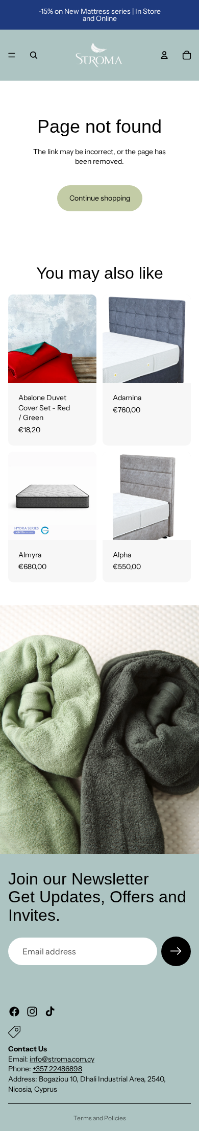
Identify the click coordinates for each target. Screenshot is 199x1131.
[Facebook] (14, 1011)
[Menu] (11, 55)
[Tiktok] (50, 1011)
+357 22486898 (57, 1068)
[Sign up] (176, 951)
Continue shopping (99, 198)
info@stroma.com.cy (62, 1059)
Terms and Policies (99, 1118)
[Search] (33, 55)
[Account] (164, 55)
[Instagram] (32, 1011)
